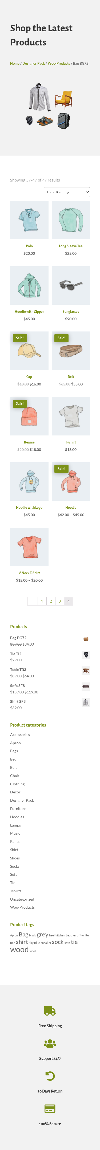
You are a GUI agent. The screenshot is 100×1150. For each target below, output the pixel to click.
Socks (14, 866)
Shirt (14, 849)
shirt (22, 941)
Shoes (15, 858)
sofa (67, 942)
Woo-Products (59, 63)
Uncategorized (22, 899)
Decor (15, 792)
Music (15, 833)
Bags (14, 750)
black (32, 935)
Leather (71, 935)
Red (12, 942)
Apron (15, 742)
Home (14, 63)
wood (19, 949)
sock (58, 941)
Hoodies (17, 817)
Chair (14, 775)
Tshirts (15, 891)
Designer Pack (33, 63)
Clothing (17, 784)
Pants (14, 841)
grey (42, 934)
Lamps (15, 825)
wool (33, 951)
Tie (12, 882)
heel (52, 935)
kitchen (60, 935)
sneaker (46, 942)
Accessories (20, 734)
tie (74, 941)
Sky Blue (34, 942)
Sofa (13, 874)
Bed (13, 759)
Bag (23, 934)
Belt (13, 767)
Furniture (18, 808)
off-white (83, 935)
